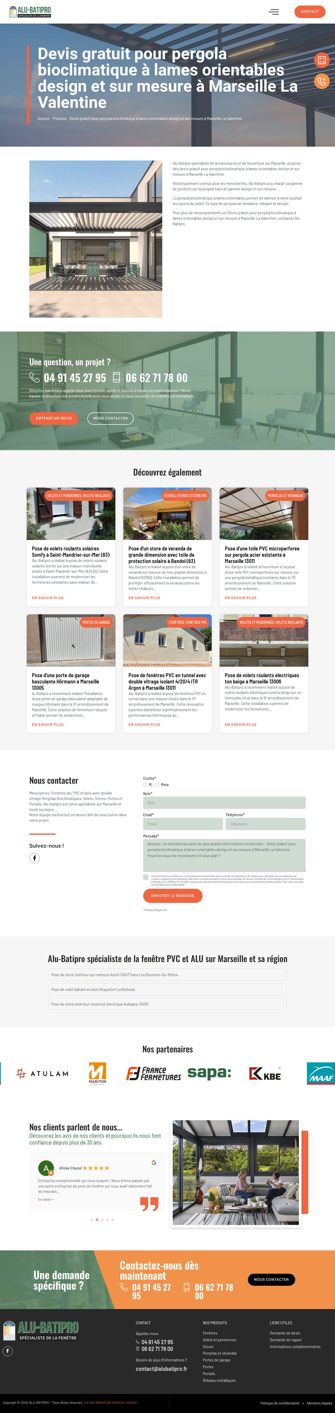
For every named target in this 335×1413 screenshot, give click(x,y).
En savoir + (46, 1193)
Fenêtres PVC (195, 622)
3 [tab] (102, 1219)
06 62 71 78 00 (157, 377)
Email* (148, 814)
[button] (274, 12)
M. (151, 784)
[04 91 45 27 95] (34, 377)
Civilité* (149, 778)
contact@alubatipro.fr (161, 1368)
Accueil (43, 118)
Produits (59, 118)
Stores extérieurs (191, 495)
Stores (169, 495)
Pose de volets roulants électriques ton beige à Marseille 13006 (262, 678)
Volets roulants (96, 495)
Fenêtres (176, 622)
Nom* (147, 793)
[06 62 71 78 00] (116, 377)
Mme (165, 784)
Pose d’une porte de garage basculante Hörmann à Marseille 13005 (65, 681)
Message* (151, 835)
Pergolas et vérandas (285, 495)
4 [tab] (107, 1219)
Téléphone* (235, 814)
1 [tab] (91, 1219)
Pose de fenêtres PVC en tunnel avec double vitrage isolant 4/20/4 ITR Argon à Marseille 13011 (167, 681)
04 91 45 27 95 (75, 377)
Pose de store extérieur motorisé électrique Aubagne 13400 (99, 1003)
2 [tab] (97, 1219)
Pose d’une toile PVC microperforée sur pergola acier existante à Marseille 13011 (262, 554)
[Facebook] (8, 1351)
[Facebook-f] (34, 858)
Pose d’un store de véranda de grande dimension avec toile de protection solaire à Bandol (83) (162, 554)
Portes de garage (96, 622)
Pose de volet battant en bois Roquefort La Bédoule (93, 989)
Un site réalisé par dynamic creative (110, 1402)
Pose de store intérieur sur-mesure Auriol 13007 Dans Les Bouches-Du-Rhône (114, 974)
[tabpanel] (97, 1177)
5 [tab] (112, 1219)
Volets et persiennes (64, 495)
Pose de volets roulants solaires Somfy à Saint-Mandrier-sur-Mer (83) (70, 551)
